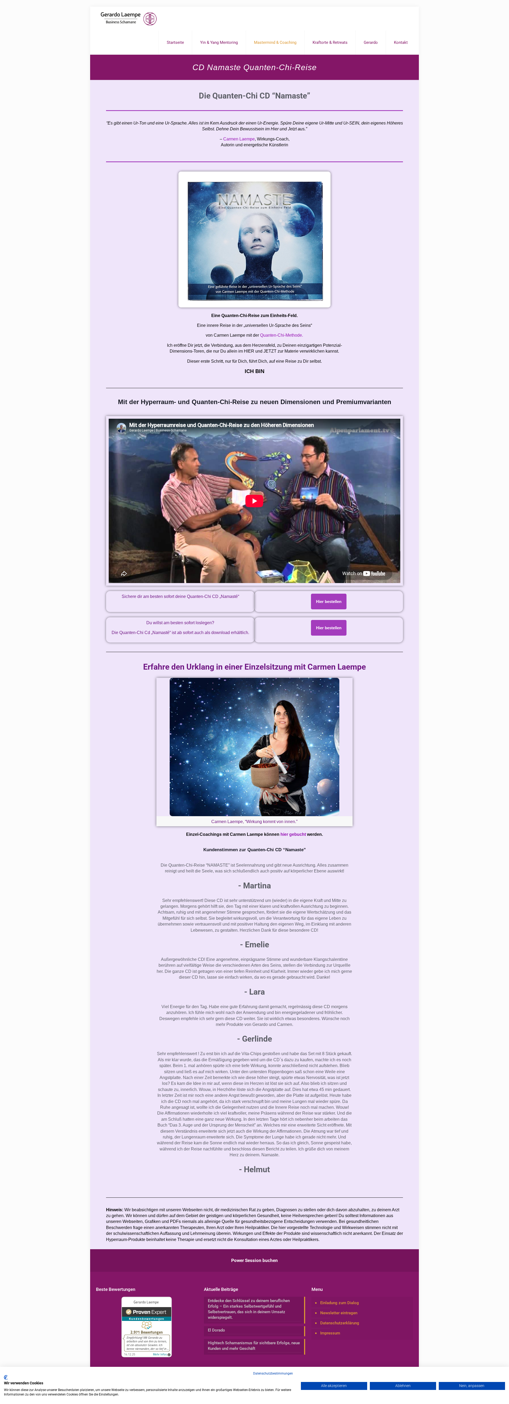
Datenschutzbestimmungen (273, 1373)
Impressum (330, 1333)
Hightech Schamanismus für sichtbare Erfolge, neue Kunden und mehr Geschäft (254, 1346)
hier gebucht (293, 834)
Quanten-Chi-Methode (281, 335)
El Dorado (216, 1330)
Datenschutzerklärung (339, 1323)
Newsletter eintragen (338, 1313)
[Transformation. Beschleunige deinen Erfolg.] (129, 19)
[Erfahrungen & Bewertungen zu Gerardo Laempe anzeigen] (146, 1356)
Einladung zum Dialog (339, 1302)
